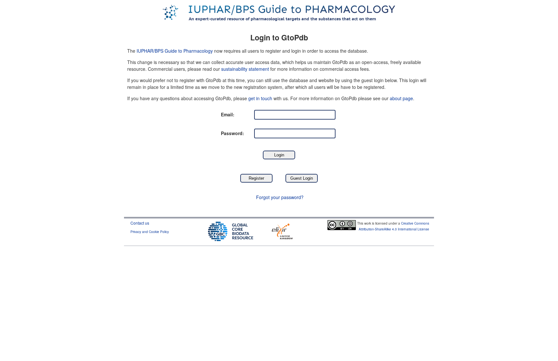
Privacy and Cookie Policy (149, 231)
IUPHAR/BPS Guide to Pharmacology (175, 51)
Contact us (139, 223)
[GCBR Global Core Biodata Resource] (230, 230)
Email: (227, 114)
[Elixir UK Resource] (282, 230)
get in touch (260, 98)
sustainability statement (245, 69)
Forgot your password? (280, 197)
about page (401, 98)
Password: (232, 133)
